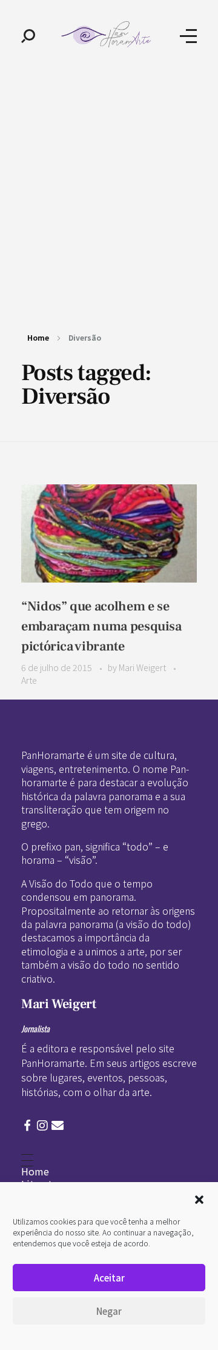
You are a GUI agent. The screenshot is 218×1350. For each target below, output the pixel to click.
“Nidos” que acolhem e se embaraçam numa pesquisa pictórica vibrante (101, 626)
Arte (29, 680)
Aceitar (109, 1277)
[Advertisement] (109, 187)
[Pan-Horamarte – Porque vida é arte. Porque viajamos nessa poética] (107, 34)
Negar (109, 1311)
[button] (199, 1198)
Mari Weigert (143, 667)
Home (38, 337)
